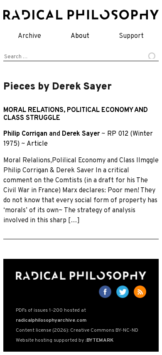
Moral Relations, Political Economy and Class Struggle (75, 114)
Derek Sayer (81, 134)
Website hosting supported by (64, 340)
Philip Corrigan (25, 134)
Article (37, 144)
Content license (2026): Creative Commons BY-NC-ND (77, 330)
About (80, 36)
